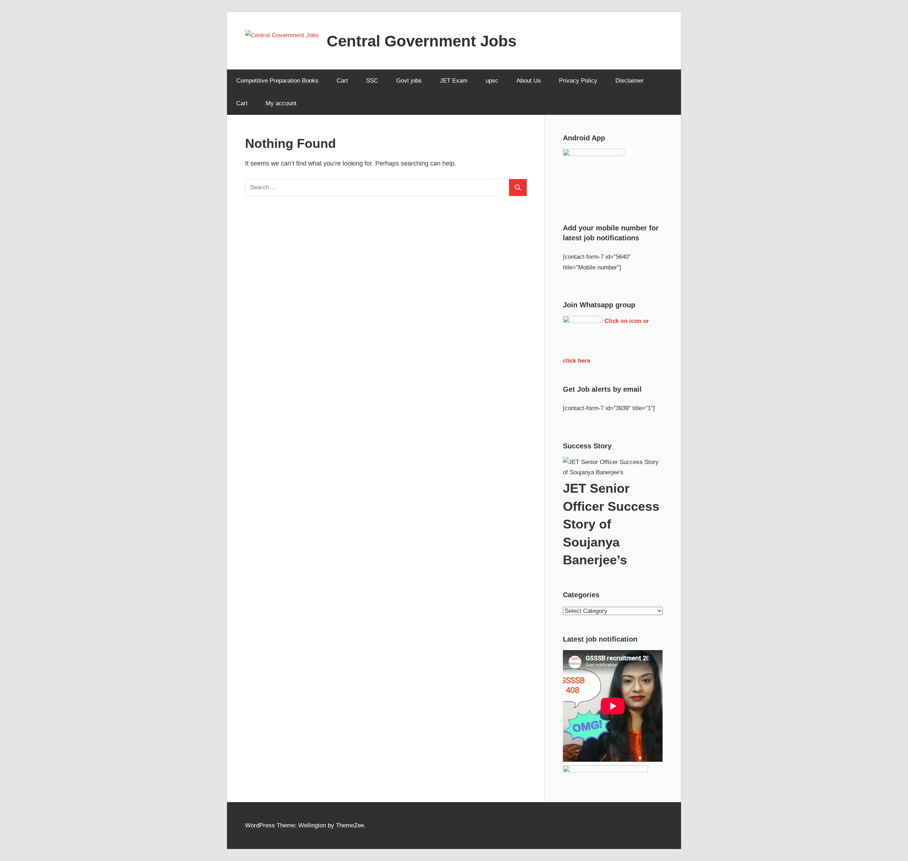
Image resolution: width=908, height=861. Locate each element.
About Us (528, 80)
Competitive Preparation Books (277, 80)
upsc (492, 80)
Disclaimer (629, 80)
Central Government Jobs (421, 41)
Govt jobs (409, 80)
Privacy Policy (578, 80)
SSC (372, 80)
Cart (342, 80)
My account (281, 103)
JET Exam (453, 80)
